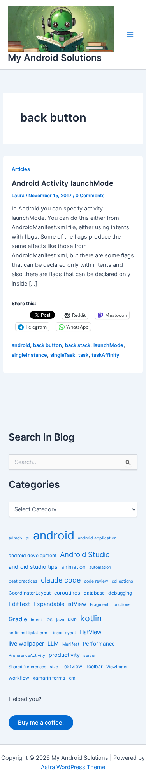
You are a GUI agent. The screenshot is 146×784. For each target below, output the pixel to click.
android (21, 345)
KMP (72, 619)
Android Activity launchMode (62, 183)
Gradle (18, 619)
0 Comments (90, 195)
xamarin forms (49, 678)
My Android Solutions (55, 57)
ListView (90, 632)
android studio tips (33, 566)
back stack (77, 345)
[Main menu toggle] (130, 35)
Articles (21, 169)
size (54, 666)
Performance (99, 643)
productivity (64, 654)
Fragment (99, 604)
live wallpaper (26, 643)
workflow (19, 678)
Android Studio (85, 554)
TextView (72, 666)
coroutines (67, 593)
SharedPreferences (27, 666)
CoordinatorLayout (30, 593)
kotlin (91, 618)
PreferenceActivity (27, 655)
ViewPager (117, 666)
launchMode (108, 345)
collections (122, 581)
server (89, 655)
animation (73, 567)
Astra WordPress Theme (73, 767)
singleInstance (29, 355)
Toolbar (94, 666)
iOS (49, 619)
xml (73, 678)
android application (97, 538)
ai (28, 538)
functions (121, 604)
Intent (36, 619)
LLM (53, 643)
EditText (19, 604)
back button (47, 345)
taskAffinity (105, 355)
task (83, 355)
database (94, 593)
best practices (23, 581)
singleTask (62, 355)
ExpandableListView (59, 604)
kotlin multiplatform (28, 632)
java (60, 619)
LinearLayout (63, 632)
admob (15, 538)
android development (32, 555)
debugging (120, 593)
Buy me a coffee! (41, 722)
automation (100, 567)
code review (96, 581)
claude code (61, 580)
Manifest (70, 644)
